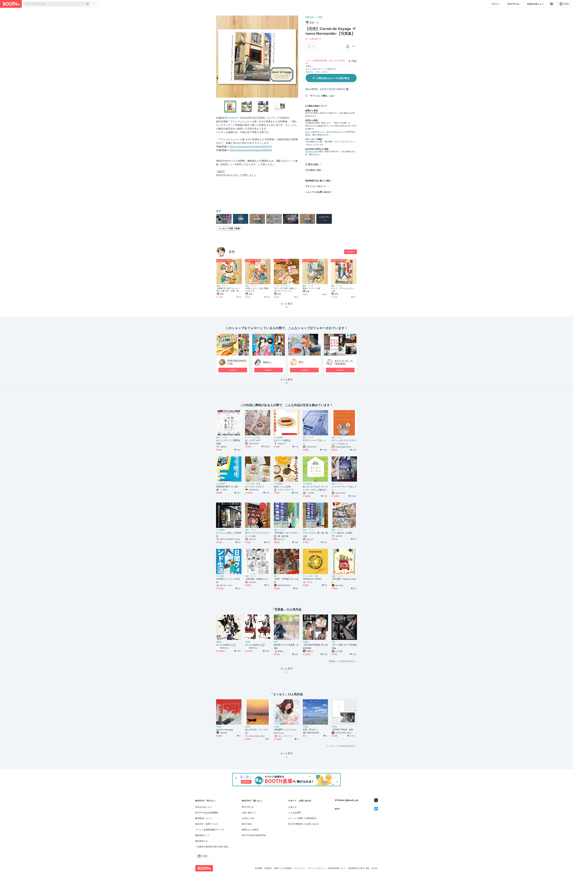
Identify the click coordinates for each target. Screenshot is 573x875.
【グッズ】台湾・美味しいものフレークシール (285, 289)
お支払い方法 (314, 170)
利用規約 (268, 868)
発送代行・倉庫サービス (206, 824)
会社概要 (258, 868)
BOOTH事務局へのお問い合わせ (303, 824)
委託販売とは (201, 841)
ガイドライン (299, 868)
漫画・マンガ (222, 286)
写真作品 (309, 17)
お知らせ (292, 807)
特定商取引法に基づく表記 (317, 180)
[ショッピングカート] (551, 4)
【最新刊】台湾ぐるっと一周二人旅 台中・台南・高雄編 (229, 289)
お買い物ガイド (249, 812)
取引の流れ (313, 164)
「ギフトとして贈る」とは (320, 95)
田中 (301, 362)
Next (295, 56)
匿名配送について (203, 818)
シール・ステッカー (282, 286)
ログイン (496, 4)
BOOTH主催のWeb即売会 (254, 835)
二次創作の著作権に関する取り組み (212, 846)
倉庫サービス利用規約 (283, 868)
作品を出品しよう (535, 4)
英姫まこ (267, 362)
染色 (232, 251)
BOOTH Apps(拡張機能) (206, 812)
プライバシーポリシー (315, 186)
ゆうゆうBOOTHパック (335, 132)
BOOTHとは (513, 4)
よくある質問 (294, 812)
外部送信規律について (337, 868)
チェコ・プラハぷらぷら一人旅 (343, 289)
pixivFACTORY (311, 151)
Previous (218, 56)
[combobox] (56, 3)
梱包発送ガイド (202, 835)
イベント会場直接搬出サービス (209, 829)
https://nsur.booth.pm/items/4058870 (250, 150)
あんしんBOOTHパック (314, 132)
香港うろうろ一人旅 (311, 288)
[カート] (317, 22)
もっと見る (286, 379)
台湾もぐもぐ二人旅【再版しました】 (257, 289)
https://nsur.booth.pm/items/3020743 (250, 146)
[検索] (87, 4)
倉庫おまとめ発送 (250, 829)
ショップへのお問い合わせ (317, 192)
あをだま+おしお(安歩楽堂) (344, 362)
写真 (320, 17)
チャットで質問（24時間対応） (303, 818)
